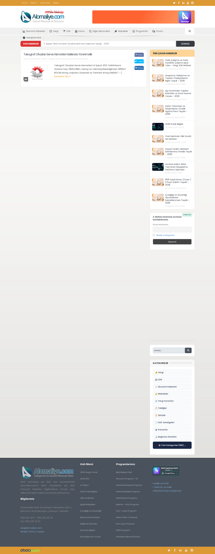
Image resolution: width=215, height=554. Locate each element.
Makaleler (123, 31)
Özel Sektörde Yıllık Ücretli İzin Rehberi (178, 137)
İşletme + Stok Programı (127, 504)
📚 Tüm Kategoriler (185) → (172, 445)
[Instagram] (192, 3)
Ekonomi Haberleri (35, 31)
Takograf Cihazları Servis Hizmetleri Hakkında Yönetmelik (58, 54)
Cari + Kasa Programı (126, 511)
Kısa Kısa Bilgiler (87, 530)
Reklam (34, 3)
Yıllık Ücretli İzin (87, 498)
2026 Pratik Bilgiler (174, 124)
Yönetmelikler (82, 59)
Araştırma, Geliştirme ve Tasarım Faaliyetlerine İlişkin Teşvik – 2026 (177, 78)
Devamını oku (61, 76)
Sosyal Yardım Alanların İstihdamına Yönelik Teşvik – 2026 (178, 151)
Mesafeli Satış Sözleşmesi (167, 490)
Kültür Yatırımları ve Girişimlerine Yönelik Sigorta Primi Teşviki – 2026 (176, 110)
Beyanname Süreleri (90, 517)
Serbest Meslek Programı (128, 491)
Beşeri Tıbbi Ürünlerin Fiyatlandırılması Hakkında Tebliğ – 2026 (77, 43)
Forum (25, 3)
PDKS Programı (123, 530)
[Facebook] (179, 3)
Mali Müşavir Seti (124, 472)
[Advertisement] (172, 297)
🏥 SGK (158, 379)
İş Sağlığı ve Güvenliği (90, 511)
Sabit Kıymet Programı (126, 498)
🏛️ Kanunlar (161, 429)
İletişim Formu (28, 531)
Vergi (55, 31)
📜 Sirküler (160, 415)
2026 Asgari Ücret (88, 472)
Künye (40, 531)
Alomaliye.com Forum (90, 536)
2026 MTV (85, 478)
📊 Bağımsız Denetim (166, 436)
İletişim (56, 3)
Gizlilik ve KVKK (161, 483)
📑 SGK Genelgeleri (164, 422)
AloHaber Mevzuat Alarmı (128, 536)
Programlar (142, 31)
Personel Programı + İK (127, 478)
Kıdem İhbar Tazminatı (126, 517)
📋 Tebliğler (161, 408)
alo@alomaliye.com (31, 527)
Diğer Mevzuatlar (101, 31)
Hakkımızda (45, 3)
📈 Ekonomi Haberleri (166, 386)
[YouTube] (188, 3)
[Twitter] (174, 3)
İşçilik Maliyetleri (87, 504)
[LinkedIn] (183, 3)
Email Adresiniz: (161, 224)
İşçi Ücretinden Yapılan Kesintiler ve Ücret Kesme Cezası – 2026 (178, 93)
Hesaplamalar (33, 37)
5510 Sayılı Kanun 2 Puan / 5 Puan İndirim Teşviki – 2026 (178, 182)
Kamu (82, 31)
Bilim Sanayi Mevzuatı (65, 59)
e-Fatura (84, 485)
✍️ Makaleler (161, 393)
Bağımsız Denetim (88, 523)
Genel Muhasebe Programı (129, 485)
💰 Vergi (159, 372)
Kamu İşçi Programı (125, 523)
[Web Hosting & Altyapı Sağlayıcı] (30, 550)
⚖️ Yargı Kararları (164, 401)
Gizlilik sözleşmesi (165, 235)
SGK (68, 31)
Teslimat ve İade (162, 487)
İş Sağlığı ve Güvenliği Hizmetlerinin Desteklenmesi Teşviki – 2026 (177, 198)
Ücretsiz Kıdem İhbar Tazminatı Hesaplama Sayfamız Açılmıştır (176, 167)
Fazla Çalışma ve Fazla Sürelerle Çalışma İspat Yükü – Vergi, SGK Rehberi (178, 63)
